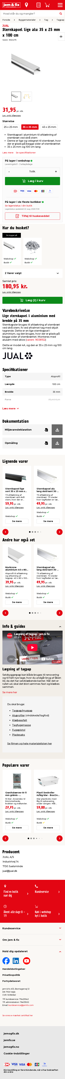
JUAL (5, 25)
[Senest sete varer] (61, 36)
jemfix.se (9, 1040)
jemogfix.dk (11, 1033)
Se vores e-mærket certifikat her (17, 1015)
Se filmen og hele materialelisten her (29, 743)
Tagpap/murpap (22, 710)
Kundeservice (11, 928)
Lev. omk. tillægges (11, 116)
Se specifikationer (26, 152)
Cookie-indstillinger (17, 1053)
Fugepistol (18, 730)
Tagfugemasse (21, 725)
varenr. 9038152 (35, 339)
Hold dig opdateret (15, 951)
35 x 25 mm (30, 127)
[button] (30, 532)
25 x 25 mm (11, 127)
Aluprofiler (18, 715)
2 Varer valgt (13, 273)
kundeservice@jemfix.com (21, 1005)
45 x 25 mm (49, 127)
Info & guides (13, 627)
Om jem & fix (10, 939)
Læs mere (7, 152)
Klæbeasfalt (19, 720)
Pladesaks (18, 734)
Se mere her (9, 692)
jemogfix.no (11, 1046)
